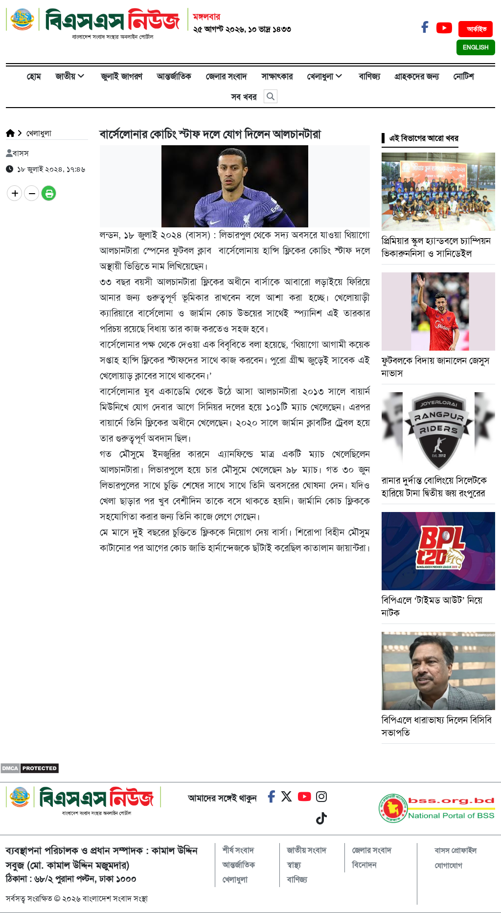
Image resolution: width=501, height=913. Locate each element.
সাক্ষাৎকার (277, 76)
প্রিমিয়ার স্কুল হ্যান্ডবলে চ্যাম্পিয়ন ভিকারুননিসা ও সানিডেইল (436, 247)
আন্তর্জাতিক (174, 76)
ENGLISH (476, 47)
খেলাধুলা (320, 76)
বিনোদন (364, 865)
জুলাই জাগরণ (121, 76)
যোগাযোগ (448, 865)
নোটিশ (464, 76)
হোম (34, 76)
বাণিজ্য (369, 76)
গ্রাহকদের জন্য (417, 76)
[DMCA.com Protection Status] (29, 767)
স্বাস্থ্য (294, 865)
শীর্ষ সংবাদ (238, 850)
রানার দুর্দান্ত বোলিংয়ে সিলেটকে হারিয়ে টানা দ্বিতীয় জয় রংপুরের (434, 486)
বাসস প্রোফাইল (456, 850)
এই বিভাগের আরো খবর (423, 138)
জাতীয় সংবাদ (306, 850)
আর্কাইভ (476, 29)
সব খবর (243, 96)
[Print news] (48, 193)
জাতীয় (65, 76)
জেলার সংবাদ (226, 76)
